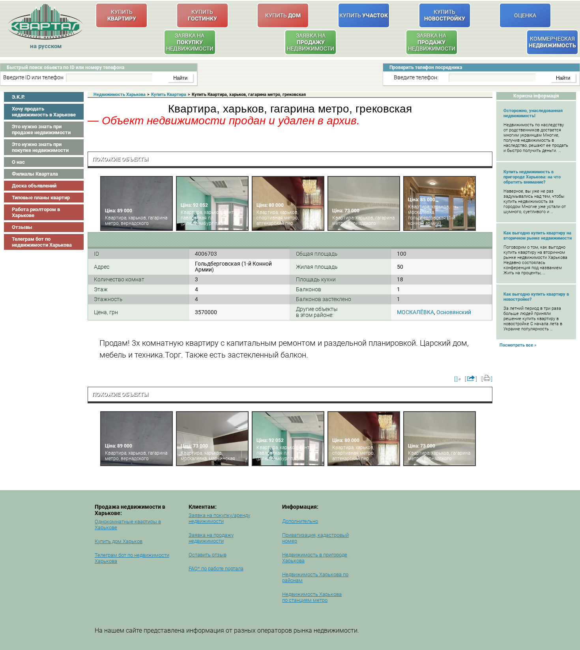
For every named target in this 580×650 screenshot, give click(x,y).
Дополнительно (300, 521)
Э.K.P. (18, 97)
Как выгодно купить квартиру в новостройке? (536, 297)
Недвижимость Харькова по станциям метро (312, 597)
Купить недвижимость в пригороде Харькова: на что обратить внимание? (532, 177)
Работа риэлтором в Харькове (36, 212)
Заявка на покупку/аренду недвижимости (219, 518)
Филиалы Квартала (35, 174)
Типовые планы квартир (41, 197)
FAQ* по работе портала (216, 568)
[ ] (456, 379)
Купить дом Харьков (118, 541)
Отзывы (22, 227)
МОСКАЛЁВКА (415, 312)
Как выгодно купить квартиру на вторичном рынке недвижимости (537, 235)
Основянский (453, 312)
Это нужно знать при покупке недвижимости (40, 147)
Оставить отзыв (207, 555)
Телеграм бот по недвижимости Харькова (42, 242)
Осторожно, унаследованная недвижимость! (533, 113)
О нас (18, 162)
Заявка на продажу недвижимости (211, 538)
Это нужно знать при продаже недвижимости (41, 129)
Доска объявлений (34, 186)
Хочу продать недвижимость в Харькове (44, 112)
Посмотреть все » (518, 345)
